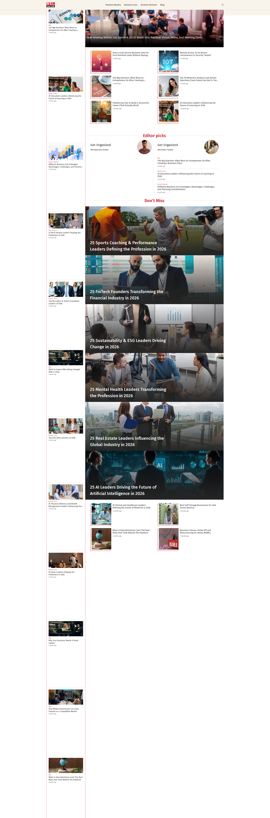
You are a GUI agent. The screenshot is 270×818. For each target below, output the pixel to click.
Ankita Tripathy (167, 150)
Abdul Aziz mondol (101, 150)
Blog (162, 5)
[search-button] (223, 5)
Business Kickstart (149, 5)
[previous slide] (88, 354)
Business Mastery (113, 5)
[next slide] (220, 354)
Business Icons (130, 5)
